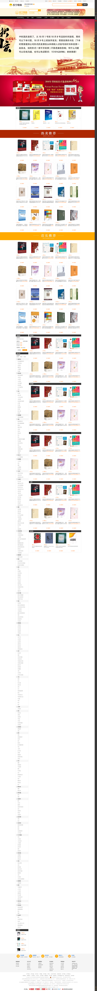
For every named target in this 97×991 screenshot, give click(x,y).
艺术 (63, 17)
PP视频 (41, 973)
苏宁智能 (63, 973)
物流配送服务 (40, 964)
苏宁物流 (44, 973)
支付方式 (29, 961)
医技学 (19, 742)
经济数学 (19, 571)
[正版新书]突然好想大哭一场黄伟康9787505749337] (48, 145)
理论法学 (19, 433)
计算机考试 (20, 611)
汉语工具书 (20, 475)
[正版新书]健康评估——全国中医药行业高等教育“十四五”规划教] (22, 215)
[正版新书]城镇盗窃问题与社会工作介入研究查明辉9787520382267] (61, 169)
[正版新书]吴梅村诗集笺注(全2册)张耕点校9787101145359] (74, 192)
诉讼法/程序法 (20, 443)
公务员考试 (20, 609)
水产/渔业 (19, 832)
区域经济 (19, 577)
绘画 (18, 778)
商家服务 (62, 961)
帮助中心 (60, 955)
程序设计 (19, 548)
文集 (18, 670)
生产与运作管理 (20, 515)
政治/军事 (19, 816)
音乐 (18, 772)
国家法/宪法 (20, 427)
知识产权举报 (53, 973)
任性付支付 (29, 969)
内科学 (19, 758)
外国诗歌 (19, 666)
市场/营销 (19, 517)
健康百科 (19, 367)
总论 (18, 808)
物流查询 (39, 967)
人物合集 (19, 399)
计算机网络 (39, 17)
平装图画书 (20, 887)
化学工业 (19, 501)
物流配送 (40, 961)
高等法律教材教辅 (21, 423)
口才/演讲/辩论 (20, 387)
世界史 (19, 714)
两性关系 (19, 786)
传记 (18, 391)
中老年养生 (20, 363)
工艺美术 (19, 776)
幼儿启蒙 (19, 895)
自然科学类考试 (20, 806)
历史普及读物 (20, 722)
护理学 (19, 752)
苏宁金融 (32, 973)
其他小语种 (20, 863)
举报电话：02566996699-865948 (67, 980)
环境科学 (19, 503)
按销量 (18, 356)
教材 (33, 17)
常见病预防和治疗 (21, 361)
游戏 (18, 730)
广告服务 (62, 964)
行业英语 (19, 876)
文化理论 (19, 639)
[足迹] (96, 32)
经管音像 (19, 509)
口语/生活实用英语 (21, 878)
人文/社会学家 (20, 397)
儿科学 (19, 748)
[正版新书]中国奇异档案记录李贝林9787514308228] (19, 938)
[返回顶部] (96, 989)
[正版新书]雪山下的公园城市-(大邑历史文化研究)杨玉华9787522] (61, 215)
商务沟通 (19, 511)
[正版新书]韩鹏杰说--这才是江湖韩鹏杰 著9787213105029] (19, 943)
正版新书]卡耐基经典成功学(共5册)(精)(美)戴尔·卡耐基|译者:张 (23, 934)
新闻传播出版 (20, 925)
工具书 (19, 471)
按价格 (25, 356)
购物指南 (18, 961)
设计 (18, 784)
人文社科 (19, 461)
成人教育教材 (20, 561)
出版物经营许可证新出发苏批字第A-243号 (47, 978)
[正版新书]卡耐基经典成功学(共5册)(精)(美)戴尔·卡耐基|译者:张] (19, 932)
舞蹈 (18, 768)
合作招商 (62, 963)
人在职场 (19, 381)
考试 (18, 601)
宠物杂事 (19, 728)
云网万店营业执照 (58, 982)
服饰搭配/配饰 (20, 909)
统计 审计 (19, 579)
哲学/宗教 (19, 792)
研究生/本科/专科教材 (21, 563)
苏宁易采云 (69, 973)
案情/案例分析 (20, 421)
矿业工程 (19, 481)
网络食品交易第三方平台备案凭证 (30, 980)
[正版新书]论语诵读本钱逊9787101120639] (48, 169)
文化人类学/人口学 (21, 923)
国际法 (19, 425)
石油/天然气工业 (20, 489)
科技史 (19, 812)
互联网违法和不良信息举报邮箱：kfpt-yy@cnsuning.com (51, 980)
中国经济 (19, 581)
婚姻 (18, 788)
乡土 (18, 688)
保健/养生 (19, 359)
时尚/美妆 (19, 905)
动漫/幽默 (19, 415)
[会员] (96, 13)
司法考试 (19, 620)
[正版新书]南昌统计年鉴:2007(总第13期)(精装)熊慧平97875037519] (35, 192)
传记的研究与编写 (21, 401)
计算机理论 (20, 533)
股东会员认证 (67, 975)
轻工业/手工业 (20, 487)
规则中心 (62, 969)
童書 (18, 465)
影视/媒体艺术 (20, 774)
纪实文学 (19, 653)
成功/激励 (19, 385)
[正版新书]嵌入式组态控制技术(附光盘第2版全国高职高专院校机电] (48, 192)
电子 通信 (19, 497)
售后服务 (51, 961)
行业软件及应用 (20, 550)
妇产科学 (19, 750)
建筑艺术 (19, 780)
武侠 (18, 686)
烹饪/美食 (19, 852)
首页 (28, 17)
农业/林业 (19, 822)
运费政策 (39, 963)
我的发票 (51, 970)
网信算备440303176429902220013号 (63, 983)
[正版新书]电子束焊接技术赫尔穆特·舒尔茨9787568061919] (19, 948)
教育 (18, 917)
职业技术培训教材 (21, 565)
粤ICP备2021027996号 (67, 977)
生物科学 (19, 814)
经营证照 (38, 980)
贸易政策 (19, 575)
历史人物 (19, 395)
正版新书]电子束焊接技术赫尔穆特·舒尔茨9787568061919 (24, 950)
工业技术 (68, 17)
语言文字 (19, 927)
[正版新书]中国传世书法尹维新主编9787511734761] (22, 169)
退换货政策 (51, 963)
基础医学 (19, 754)
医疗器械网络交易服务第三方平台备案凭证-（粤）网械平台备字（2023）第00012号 (34, 982)
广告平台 (37, 975)
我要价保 (51, 964)
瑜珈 (18, 913)
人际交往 (19, 377)
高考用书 (19, 850)
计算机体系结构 (20, 535)
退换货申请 (51, 969)
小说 (18, 676)
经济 (18, 567)
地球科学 (19, 810)
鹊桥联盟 (46, 975)
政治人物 (19, 411)
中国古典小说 (20, 694)
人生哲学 (19, 379)
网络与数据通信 (20, 544)
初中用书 (19, 846)
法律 (18, 419)
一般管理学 (20, 519)
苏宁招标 (50, 975)
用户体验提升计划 (61, 975)
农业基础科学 (20, 830)
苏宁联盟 (41, 975)
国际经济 (19, 590)
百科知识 (19, 625)
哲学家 (19, 409)
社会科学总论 (20, 919)
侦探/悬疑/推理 (20, 690)
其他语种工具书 (20, 477)
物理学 (19, 804)
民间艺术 (19, 782)
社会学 (19, 921)
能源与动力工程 (20, 483)
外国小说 (19, 684)
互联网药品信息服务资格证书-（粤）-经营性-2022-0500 (65, 978)
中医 (18, 746)
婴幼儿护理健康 (20, 595)
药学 (18, 740)
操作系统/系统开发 (21, 546)
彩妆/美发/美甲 (20, 907)
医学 (18, 732)
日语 (18, 865)
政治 (18, 820)
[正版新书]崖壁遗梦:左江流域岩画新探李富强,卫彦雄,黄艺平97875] (74, 215)
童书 (18, 885)
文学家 (19, 403)
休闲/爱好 (19, 726)
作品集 (19, 698)
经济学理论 (20, 573)
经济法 (19, 431)
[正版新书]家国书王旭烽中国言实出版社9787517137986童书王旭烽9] (74, 145)
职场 (18, 692)
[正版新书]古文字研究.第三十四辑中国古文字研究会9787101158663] (22, 192)
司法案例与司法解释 (21, 439)
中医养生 (19, 365)
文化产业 (19, 637)
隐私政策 (54, 975)
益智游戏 (19, 893)
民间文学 (19, 664)
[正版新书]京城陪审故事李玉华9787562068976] (35, 145)
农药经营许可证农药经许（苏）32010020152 (70, 982)
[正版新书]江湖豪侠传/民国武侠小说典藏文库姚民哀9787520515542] (22, 145)
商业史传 (19, 513)
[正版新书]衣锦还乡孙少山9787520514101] (35, 215)
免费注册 (17, 963)
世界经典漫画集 (20, 417)
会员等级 (17, 964)
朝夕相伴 (72, 975)
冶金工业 (19, 493)
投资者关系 (59, 973)
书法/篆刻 (19, 766)
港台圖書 (19, 459)
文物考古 (19, 716)
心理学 (45, 17)
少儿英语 (19, 891)
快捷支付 (28, 966)
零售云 (49, 973)
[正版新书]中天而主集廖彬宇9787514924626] (61, 192)
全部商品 (18, 355)
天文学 (19, 802)
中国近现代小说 (20, 696)
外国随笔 (19, 668)
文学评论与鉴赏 (20, 674)
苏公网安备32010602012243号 (57, 977)
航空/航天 (19, 499)
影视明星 (19, 407)
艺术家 (19, 405)
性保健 (19, 371)
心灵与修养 (20, 383)
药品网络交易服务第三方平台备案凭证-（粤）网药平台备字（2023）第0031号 (41, 983)
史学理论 (19, 724)
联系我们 (24, 975)
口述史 (19, 720)
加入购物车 (25, 127)
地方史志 (19, 712)
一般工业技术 (20, 495)
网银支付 (28, 964)
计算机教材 (20, 552)
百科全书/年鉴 (20, 473)
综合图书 (52, 17)
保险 (18, 569)
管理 (18, 507)
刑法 (18, 445)
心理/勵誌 (19, 467)
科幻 (18, 702)
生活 (18, 463)
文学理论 (19, 672)
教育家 (19, 413)
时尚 (18, 911)
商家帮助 (62, 966)
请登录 (46, 1)
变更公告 (51, 982)
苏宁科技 (28, 973)
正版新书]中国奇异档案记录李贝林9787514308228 (24, 939)
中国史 (19, 718)
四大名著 (19, 682)
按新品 (21, 356)
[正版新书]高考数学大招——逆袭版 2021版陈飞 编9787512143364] (35, 169)
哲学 (18, 794)
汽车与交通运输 (20, 485)
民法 (18, 435)
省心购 (73, 955)
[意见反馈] (96, 987)
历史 (18, 704)
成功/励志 (19, 373)
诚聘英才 (28, 975)
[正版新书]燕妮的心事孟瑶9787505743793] (61, 145)
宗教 (18, 796)
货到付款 (28, 967)
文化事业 (19, 641)
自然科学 (19, 798)
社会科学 (19, 915)
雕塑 (18, 762)
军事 (18, 700)
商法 (18, 437)
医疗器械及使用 (20, 744)
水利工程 (19, 491)
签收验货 (39, 966)
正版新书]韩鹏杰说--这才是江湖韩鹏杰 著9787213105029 (23, 945)
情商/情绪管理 (20, 375)
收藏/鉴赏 (19, 764)
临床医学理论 (20, 756)
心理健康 (19, 369)
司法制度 (19, 441)
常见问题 (17, 966)
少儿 (58, 17)
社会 (18, 680)
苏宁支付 (28, 963)
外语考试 (19, 603)
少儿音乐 (19, 889)
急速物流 (34, 955)
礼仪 (18, 389)
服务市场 (62, 967)
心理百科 (19, 708)
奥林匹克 (19, 903)
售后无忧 (47, 955)
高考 (18, 848)
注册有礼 (50, 1)
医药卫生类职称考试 (21, 605)
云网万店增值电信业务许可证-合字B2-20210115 (30, 978)
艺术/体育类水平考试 (21, 607)
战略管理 (19, 521)
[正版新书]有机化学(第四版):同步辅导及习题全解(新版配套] (48, 215)
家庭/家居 (19, 554)
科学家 (19, 393)
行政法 (19, 429)
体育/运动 (19, 901)
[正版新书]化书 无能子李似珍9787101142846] (74, 169)
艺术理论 (19, 770)
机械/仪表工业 (20, 505)
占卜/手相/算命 (20, 457)
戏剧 (18, 655)
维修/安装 (51, 966)
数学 (18, 800)
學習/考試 (19, 469)
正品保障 (22, 955)
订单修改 (51, 967)
